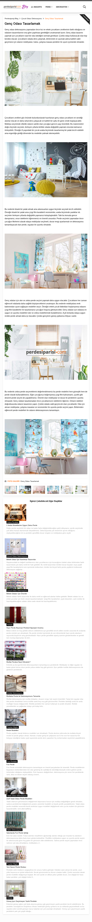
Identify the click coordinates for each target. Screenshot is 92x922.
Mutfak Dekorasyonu (15, 659)
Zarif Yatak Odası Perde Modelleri (19, 799)
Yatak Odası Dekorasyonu (17, 796)
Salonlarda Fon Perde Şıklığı (17, 833)
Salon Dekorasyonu (14, 830)
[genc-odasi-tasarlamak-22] (81, 490)
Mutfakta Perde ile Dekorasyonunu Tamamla (23, 696)
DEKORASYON (61, 7)
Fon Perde (10, 764)
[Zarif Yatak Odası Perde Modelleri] (15, 786)
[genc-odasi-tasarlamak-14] (53, 490)
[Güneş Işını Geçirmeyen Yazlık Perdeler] (15, 888)
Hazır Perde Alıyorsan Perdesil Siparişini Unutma (24, 628)
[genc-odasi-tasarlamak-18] (67, 490)
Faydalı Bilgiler (12, 727)
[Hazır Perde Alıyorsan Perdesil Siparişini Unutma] (15, 615)
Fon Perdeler (12, 761)
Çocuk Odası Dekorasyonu (17, 556)
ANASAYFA (38, 7)
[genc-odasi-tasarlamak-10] (39, 490)
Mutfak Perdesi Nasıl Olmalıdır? (18, 662)
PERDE (48, 7)
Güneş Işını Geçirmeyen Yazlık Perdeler (21, 901)
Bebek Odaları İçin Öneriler (16, 594)
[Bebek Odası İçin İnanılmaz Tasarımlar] (15, 546)
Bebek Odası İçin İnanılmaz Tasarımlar (21, 559)
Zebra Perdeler (13, 522)
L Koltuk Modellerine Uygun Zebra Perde (21, 525)
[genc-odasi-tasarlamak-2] (11, 490)
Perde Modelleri (12, 730)
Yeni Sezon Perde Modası (16, 867)
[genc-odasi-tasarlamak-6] (25, 490)
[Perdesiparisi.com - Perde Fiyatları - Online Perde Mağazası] (16, 7)
